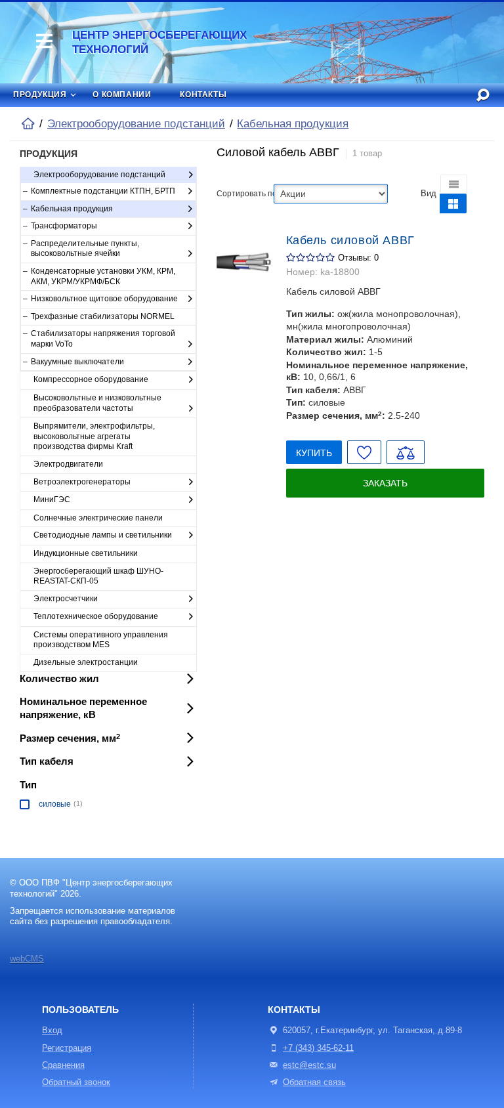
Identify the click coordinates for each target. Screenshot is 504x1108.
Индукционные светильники (85, 553)
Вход (52, 1030)
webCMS (27, 959)
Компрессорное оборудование (90, 379)
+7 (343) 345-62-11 (318, 1048)
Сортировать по (245, 193)
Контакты (203, 94)
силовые (55, 804)
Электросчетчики (65, 598)
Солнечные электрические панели (98, 517)
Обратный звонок (76, 1082)
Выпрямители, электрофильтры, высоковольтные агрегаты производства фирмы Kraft (94, 436)
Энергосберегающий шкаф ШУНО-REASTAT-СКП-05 (98, 576)
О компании (122, 94)
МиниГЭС (51, 499)
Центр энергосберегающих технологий (159, 42)
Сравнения (63, 1065)
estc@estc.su (309, 1065)
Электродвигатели (68, 464)
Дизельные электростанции (85, 662)
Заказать (385, 483)
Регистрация (66, 1048)
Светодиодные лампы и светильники (102, 535)
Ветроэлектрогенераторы (82, 481)
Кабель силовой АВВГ (350, 240)
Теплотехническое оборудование (95, 616)
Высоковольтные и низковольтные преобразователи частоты (97, 403)
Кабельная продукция (292, 123)
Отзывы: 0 (358, 258)
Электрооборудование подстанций (136, 123)
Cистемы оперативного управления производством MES (100, 640)
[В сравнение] (406, 451)
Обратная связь (314, 1082)
